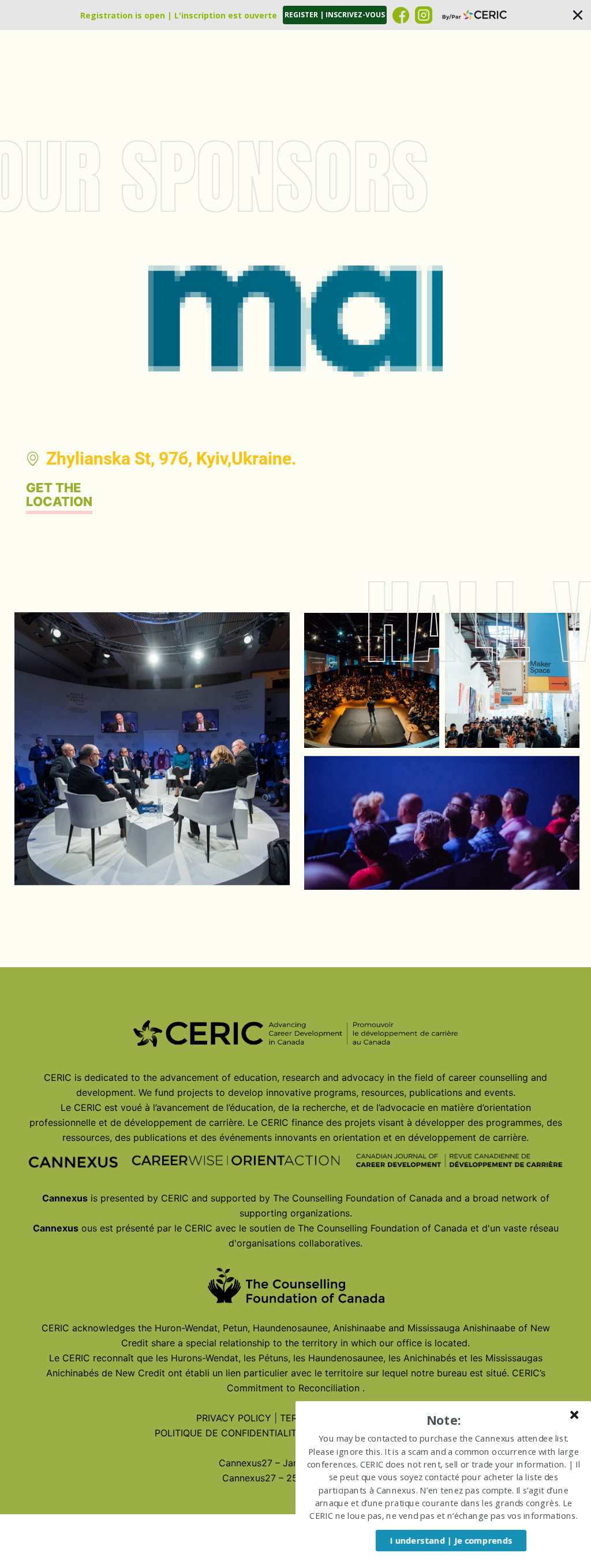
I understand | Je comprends (451, 1540)
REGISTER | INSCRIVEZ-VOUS (335, 15)
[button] (295, 15)
